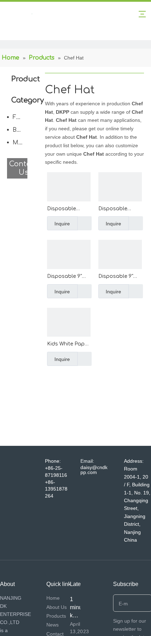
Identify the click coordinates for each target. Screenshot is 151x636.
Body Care (22, 130)
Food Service (22, 117)
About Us (56, 607)
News (52, 625)
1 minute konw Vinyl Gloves (78, 615)
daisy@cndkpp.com (93, 469)
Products (56, 616)
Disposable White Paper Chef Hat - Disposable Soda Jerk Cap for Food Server (120, 209)
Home (53, 598)
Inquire (62, 223)
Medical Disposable (22, 142)
